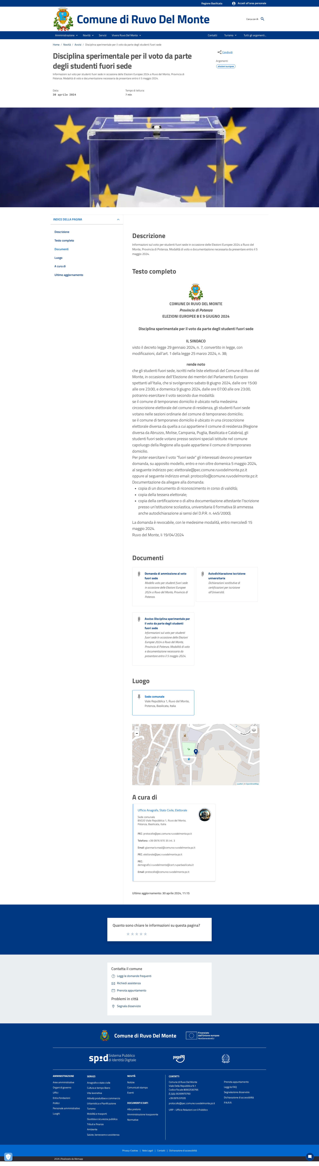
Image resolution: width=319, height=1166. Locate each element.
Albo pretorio (134, 1109)
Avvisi (78, 45)
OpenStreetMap (252, 783)
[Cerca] (262, 19)
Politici (56, 1103)
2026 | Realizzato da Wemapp (68, 1159)
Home (56, 45)
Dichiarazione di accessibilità (239, 1097)
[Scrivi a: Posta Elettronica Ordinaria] (195, 1106)
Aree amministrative (63, 1082)
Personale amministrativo (66, 1108)
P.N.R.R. (228, 1103)
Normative (132, 1120)
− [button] (137, 733)
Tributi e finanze (95, 1124)
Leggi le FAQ (230, 1087)
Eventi (130, 1093)
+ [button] (137, 728)
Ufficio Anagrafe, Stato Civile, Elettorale (162, 810)
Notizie (131, 1082)
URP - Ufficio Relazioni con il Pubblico (188, 1110)
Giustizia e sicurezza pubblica (102, 1119)
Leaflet (240, 783)
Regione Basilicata (211, 3)
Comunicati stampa (137, 1087)
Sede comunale (154, 696)
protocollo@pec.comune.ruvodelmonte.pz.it (192, 1103)
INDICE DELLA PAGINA (67, 219)
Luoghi (56, 1113)
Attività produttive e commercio (103, 1098)
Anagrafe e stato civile (98, 1083)
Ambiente (92, 1129)
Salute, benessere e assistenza (103, 1135)
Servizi (91, 1076)
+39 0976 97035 (177, 1098)
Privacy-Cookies (130, 1150)
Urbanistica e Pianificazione (101, 1103)
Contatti (174, 1076)
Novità (67, 45)
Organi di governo (62, 1087)
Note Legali (147, 1150)
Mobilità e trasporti (97, 1114)
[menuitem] (212, 35)
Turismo (91, 1108)
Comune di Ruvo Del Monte (143, 19)
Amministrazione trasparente (142, 1114)
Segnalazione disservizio (237, 1092)
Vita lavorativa (94, 1093)
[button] (249, 3)
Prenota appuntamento (236, 1082)
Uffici (55, 1093)
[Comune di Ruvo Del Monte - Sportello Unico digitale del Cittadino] (63, 18)
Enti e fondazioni (61, 1098)
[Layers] (254, 729)
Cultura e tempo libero (98, 1088)
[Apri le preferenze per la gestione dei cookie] (8, 1157)
